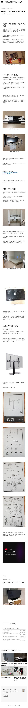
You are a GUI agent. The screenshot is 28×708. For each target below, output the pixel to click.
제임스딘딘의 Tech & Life (14, 2)
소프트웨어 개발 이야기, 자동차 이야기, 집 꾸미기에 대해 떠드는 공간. (11, 692)
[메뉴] (2, 2)
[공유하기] (7, 624)
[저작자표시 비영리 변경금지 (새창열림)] (18, 623)
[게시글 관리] (8, 624)
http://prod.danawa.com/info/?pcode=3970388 (10, 173)
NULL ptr (4, 628)
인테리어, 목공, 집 (9, 628)
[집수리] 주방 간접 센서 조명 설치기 (9, 636)
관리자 (19, 705)
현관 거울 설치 (5, 632)
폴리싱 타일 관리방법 (6, 630)
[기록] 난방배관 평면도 (7, 637)
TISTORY (14, 705)
